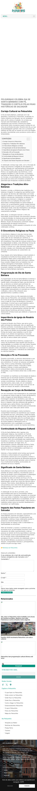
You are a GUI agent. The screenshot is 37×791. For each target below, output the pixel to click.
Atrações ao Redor (11, 723)
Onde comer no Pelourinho (13, 695)
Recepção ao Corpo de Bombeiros (13, 154)
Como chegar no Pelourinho (14, 703)
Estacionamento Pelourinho (14, 705)
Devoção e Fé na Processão (11, 152)
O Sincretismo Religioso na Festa (13, 145)
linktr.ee (11, 685)
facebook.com (3, 685)
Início (5, 770)
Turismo (7, 730)
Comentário (5, 559)
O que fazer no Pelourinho (13, 692)
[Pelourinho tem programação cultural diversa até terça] (18, 648)
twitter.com (7, 685)
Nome (3, 573)
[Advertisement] (18, 38)
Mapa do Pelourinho (11, 713)
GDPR (22, 782)
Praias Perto (9, 728)
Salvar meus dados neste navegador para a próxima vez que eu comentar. (18, 589)
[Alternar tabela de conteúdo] (27, 138)
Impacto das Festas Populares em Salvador (16, 160)
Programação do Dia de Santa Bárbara (14, 148)
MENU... (5, 16)
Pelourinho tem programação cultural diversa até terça (17, 657)
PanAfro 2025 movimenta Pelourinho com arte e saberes (17, 638)
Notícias (6, 775)
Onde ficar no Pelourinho (13, 698)
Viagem (7, 733)
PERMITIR (26, 786)
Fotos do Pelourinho (11, 711)
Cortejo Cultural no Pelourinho (12, 141)
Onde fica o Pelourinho (12, 700)
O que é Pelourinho (11, 708)
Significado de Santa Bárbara (11, 158)
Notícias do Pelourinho (10, 548)
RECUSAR (10, 786)
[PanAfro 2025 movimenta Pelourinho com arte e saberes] (18, 629)
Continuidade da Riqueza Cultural (13, 156)
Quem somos (8, 773)
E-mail (3, 578)
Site (2, 582)
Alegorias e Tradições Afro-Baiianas (14, 143)
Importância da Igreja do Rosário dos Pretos (16, 150)
